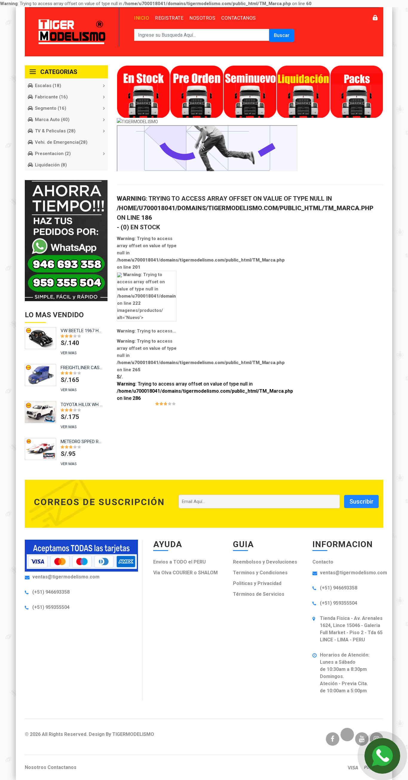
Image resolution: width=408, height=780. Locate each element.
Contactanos (238, 18)
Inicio (141, 18)
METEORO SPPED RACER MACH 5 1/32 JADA (81, 441)
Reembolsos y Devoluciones (265, 562)
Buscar (281, 35)
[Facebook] (332, 739)
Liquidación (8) (51, 165)
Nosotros (202, 18)
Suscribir (361, 501)
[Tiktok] (347, 739)
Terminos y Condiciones (260, 572)
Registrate (169, 18)
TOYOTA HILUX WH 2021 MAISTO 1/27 (81, 404)
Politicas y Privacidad (257, 583)
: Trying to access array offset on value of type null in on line (147, 331)
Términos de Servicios (258, 594)
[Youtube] (362, 739)
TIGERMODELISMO (133, 734)
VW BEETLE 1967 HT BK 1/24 (81, 330)
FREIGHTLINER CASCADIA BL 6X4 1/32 (81, 367)
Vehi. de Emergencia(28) (61, 142)
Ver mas (69, 353)
